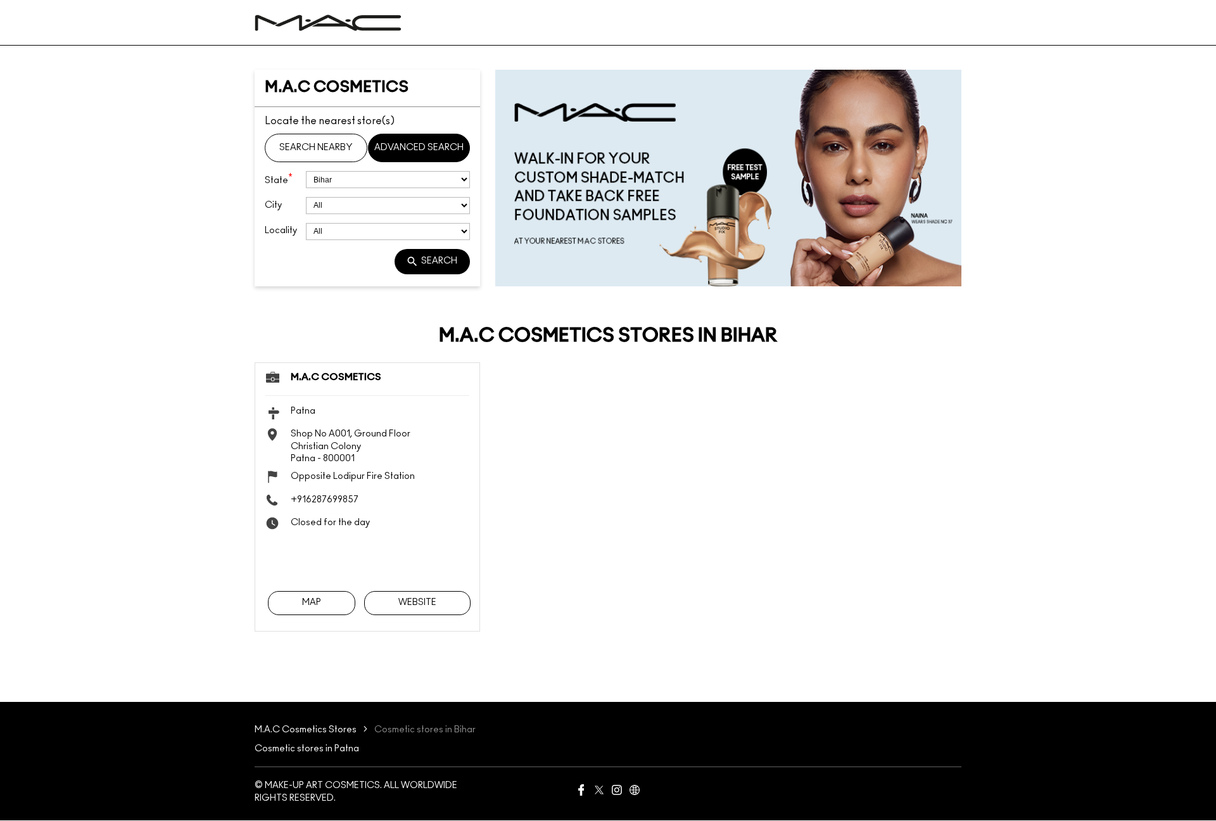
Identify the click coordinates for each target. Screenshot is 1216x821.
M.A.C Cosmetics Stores (306, 729)
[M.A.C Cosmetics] (328, 23)
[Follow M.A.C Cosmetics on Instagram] (617, 793)
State (279, 179)
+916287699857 (324, 499)
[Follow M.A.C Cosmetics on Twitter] (599, 793)
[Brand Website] (634, 793)
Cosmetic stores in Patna (307, 748)
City (273, 205)
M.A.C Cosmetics (336, 377)
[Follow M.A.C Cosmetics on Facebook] (581, 793)
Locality (281, 230)
